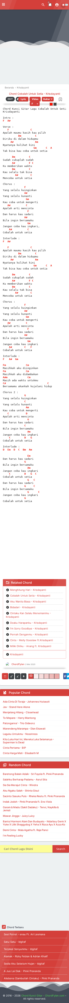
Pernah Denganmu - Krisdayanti (29, 634)
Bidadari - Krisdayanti (22, 607)
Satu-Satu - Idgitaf (15, 941)
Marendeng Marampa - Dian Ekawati (24, 728)
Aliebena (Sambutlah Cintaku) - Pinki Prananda (31, 978)
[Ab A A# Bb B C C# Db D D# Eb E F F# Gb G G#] (35, 103)
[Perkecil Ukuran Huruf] (17, 676)
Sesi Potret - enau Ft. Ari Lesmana (24, 934)
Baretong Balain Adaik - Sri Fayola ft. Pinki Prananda (33, 773)
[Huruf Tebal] (23, 676)
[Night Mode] (64, 5)
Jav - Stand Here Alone (16, 706)
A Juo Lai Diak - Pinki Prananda (22, 971)
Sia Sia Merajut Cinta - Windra (20, 785)
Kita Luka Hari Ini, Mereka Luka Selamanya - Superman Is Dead (28, 741)
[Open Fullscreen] (5, 676)
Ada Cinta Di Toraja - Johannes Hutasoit (26, 701)
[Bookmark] (60, 99)
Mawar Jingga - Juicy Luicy (18, 815)
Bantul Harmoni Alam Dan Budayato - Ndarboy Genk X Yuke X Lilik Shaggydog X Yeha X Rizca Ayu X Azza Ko (34, 823)
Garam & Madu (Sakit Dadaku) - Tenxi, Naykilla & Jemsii (31, 809)
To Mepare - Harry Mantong (19, 717)
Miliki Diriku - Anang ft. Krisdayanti (30, 646)
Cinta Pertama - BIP (14, 747)
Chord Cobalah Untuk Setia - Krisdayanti (34, 93)
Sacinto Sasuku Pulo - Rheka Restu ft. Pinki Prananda (34, 796)
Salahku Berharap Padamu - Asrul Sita (25, 779)
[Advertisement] (34, 47)
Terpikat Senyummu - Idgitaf (21, 949)
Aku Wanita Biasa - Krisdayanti (28, 601)
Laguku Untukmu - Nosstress (20, 733)
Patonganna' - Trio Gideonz (19, 723)
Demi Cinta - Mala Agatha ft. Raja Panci (25, 830)
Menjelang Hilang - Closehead (21, 712)
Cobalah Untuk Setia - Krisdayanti (30, 595)
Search (60, 849)
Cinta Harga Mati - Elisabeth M (21, 753)
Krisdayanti (16, 654)
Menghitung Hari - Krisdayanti (28, 589)
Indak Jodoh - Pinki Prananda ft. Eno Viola (27, 801)
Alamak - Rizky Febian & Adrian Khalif (26, 956)
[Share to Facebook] (65, 676)
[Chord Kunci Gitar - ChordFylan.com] (19, 4)
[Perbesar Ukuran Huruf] (11, 676)
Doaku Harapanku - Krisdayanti (28, 622)
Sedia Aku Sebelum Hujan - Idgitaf (24, 963)
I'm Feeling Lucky (13, 835)
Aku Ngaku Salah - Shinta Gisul (21, 790)
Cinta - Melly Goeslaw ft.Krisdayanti (31, 640)
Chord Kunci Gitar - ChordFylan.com (42, 995)
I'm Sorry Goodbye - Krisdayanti (29, 628)
